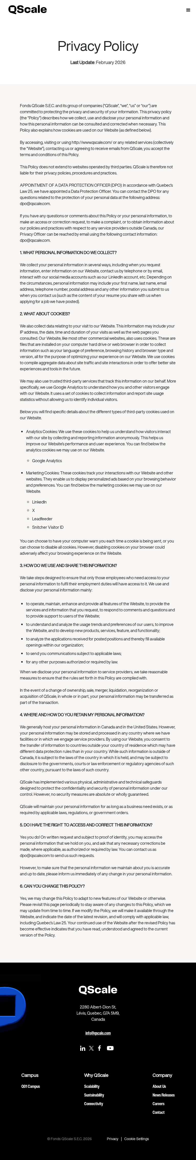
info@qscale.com (98, 1033)
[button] (188, 10)
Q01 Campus (30, 1086)
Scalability (92, 1086)
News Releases (164, 1095)
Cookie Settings (136, 1139)
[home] (27, 9)
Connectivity (93, 1104)
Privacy (112, 1139)
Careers (158, 1104)
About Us (159, 1086)
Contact (159, 1112)
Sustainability (94, 1095)
